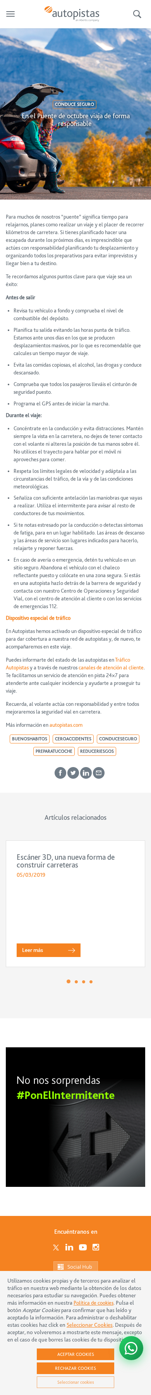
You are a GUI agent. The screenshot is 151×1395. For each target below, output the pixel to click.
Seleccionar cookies (75, 1382)
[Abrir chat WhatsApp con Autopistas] (131, 1348)
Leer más (32, 950)
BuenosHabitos (29, 738)
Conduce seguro (74, 104)
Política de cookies (93, 1303)
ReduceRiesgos (97, 751)
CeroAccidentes (73, 738)
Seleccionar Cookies (90, 1325)
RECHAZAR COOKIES (75, 1368)
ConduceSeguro (118, 738)
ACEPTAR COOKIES (75, 1354)
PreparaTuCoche (54, 751)
